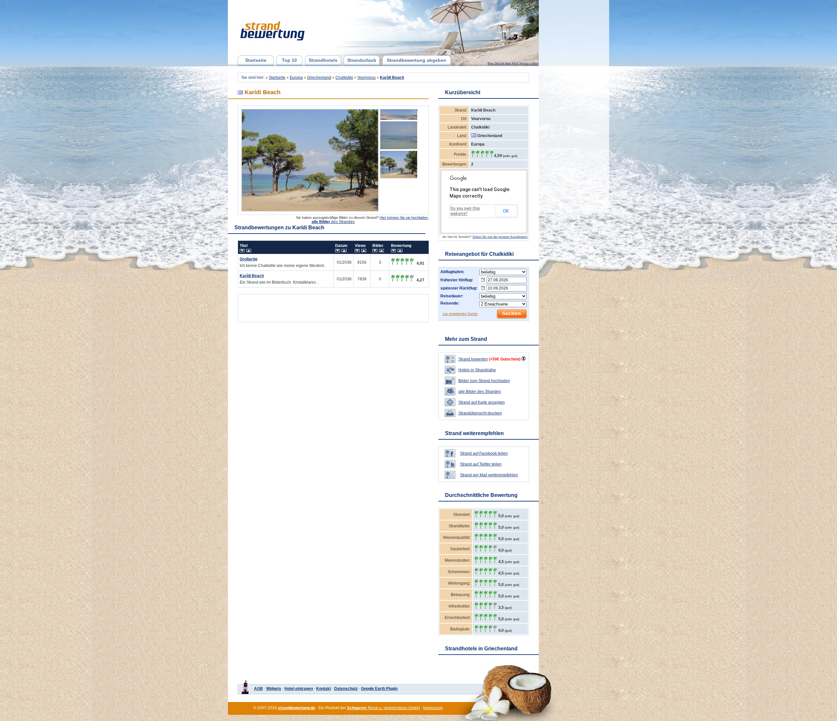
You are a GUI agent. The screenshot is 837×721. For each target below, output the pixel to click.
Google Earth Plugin (379, 688)
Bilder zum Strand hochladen (484, 380)
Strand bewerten (473, 359)
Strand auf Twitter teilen (481, 464)
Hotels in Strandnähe (477, 370)
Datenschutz (346, 688)
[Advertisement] (333, 306)
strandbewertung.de (296, 708)
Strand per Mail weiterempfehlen (489, 475)
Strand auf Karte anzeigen (481, 402)
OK (506, 211)
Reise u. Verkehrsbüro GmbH (383, 708)
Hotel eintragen (298, 688)
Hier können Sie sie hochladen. (404, 218)
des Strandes (333, 222)
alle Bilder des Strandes (479, 391)
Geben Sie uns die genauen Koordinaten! (500, 236)
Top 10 (289, 60)
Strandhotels (323, 60)
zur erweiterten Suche (460, 314)
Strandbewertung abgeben (416, 60)
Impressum (433, 708)
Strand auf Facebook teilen (484, 453)
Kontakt (323, 688)
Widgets (273, 688)
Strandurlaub (361, 60)
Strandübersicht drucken (480, 413)
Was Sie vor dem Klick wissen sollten (513, 63)
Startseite (255, 60)
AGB (258, 688)
